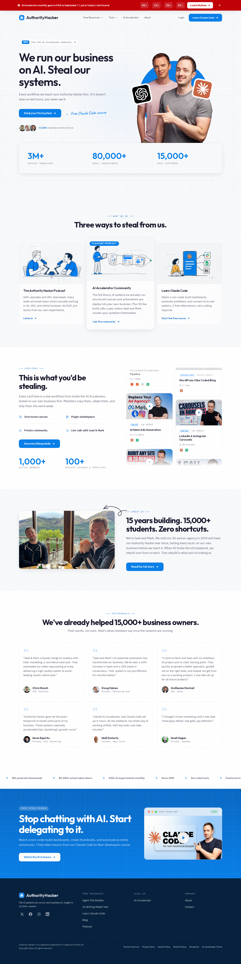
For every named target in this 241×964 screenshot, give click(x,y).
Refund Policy (179, 946)
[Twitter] (22, 914)
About (147, 17)
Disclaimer (194, 946)
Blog (85, 920)
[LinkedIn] (47, 914)
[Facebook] (30, 914)
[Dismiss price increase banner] (220, 5)
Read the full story (142, 566)
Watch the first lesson (37, 857)
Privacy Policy (148, 946)
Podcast (87, 926)
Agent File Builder (93, 900)
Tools (111, 17)
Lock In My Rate (198, 5)
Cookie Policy (164, 946)
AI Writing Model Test (95, 907)
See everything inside (37, 443)
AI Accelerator (131, 17)
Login (181, 17)
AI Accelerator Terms (212, 946)
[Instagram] (39, 914)
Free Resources (91, 17)
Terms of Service (131, 946)
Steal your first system (38, 113)
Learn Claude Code (203, 17)
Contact (189, 907)
